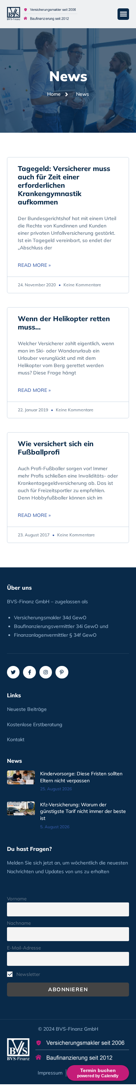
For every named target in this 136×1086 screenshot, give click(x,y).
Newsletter (27, 974)
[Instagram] (45, 672)
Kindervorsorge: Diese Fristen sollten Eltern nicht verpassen (81, 777)
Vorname (17, 898)
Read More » (34, 265)
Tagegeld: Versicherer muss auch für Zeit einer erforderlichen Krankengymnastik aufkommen (64, 185)
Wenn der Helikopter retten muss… (64, 322)
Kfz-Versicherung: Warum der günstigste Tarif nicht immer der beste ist (83, 811)
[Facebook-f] (29, 672)
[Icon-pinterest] (61, 672)
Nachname (19, 923)
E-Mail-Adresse (24, 948)
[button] (123, 14)
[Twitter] (13, 672)
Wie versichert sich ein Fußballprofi (55, 447)
